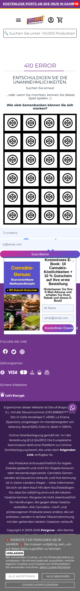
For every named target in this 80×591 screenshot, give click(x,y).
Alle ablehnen (58, 576)
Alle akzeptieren (22, 576)
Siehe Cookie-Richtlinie (55, 567)
